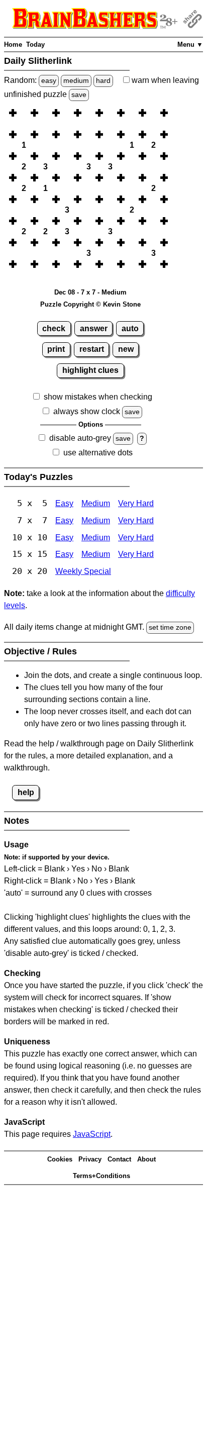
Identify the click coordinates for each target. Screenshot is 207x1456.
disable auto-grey (80, 438)
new (126, 349)
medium (76, 80)
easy (48, 80)
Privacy (89, 1159)
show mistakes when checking (98, 397)
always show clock (86, 411)
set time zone (170, 627)
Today (35, 44)
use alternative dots (98, 452)
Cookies (59, 1159)
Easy (64, 503)
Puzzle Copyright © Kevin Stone (90, 304)
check (53, 328)
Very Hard (136, 503)
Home (13, 44)
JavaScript (92, 1134)
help (26, 792)
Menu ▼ (190, 44)
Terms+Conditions (101, 1176)
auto (130, 328)
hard (103, 80)
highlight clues (90, 370)
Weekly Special (83, 571)
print (56, 349)
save (78, 94)
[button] (24, 113)
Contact (119, 1159)
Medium (95, 503)
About (146, 1159)
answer (94, 328)
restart (91, 349)
